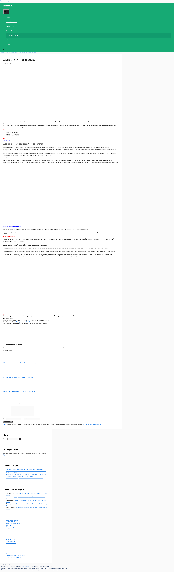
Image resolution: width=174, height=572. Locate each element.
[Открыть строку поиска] (4, 49)
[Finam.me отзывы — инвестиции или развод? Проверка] (10, 375)
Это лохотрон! (10, 26)
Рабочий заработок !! (11, 22)
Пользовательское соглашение (15, 554)
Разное (8, 528)
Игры (7, 39)
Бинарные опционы (13, 35)
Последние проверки (12, 520)
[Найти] (20, 439)
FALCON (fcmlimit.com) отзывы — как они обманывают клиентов (24, 478)
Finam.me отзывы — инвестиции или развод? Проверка (18, 377)
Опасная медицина (11, 527)
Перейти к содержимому (6, 1)
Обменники (9, 525)
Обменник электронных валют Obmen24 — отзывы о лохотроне (20, 363)
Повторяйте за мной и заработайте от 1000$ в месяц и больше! (24, 469)
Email (23, 419)
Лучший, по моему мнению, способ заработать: (12, 52)
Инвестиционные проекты (14, 523)
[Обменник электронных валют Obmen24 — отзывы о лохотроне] (10, 361)
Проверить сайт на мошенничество (13, 455)
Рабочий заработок (30, 52)
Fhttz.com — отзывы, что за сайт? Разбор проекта (20, 476)
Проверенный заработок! (23, 322)
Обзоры (11, 318)
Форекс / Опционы (11, 31)
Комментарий (7, 416)
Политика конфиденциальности (92, 424)
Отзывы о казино (11, 543)
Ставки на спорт (10, 521)
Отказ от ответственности (13, 557)
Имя (4, 419)
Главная (8, 17)
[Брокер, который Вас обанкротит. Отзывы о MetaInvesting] (10, 390)
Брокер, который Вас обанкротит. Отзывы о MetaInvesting (19, 391)
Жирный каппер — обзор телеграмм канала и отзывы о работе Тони (26, 474)
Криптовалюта (10, 541)
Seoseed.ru (8, 5)
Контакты (8, 44)
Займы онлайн (10, 539)
